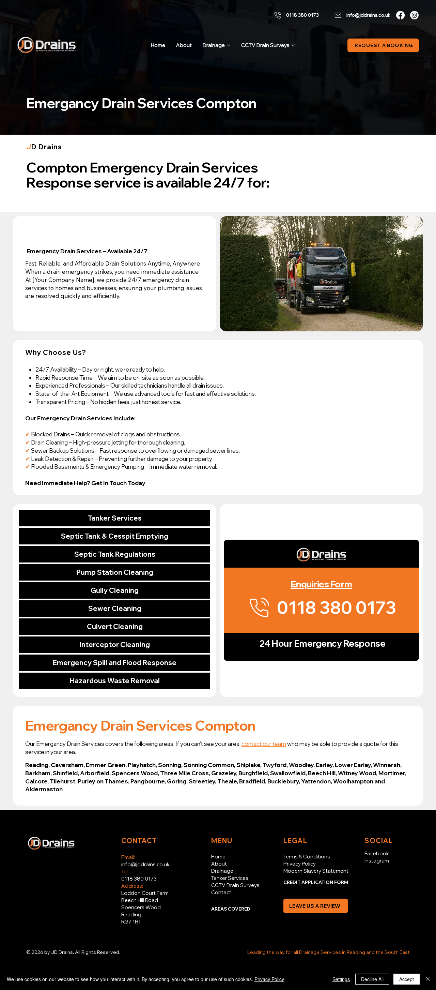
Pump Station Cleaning (114, 572)
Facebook (376, 853)
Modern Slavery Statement (315, 871)
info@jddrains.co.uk (145, 864)
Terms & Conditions (306, 856)
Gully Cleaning (115, 590)
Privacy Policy (299, 863)
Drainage (222, 871)
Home (218, 856)
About (219, 863)
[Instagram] (414, 15)
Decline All (372, 979)
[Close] (428, 979)
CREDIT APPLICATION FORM (315, 882)
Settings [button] (341, 979)
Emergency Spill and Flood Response (114, 662)
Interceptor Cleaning (115, 644)
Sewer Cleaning (114, 608)
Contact (221, 892)
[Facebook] (400, 15)
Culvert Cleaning (115, 626)
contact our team (264, 743)
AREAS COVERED (230, 909)
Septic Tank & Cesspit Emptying (114, 536)
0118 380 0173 (139, 878)
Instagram (376, 860)
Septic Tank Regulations (114, 554)
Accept (406, 979)
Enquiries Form (321, 584)
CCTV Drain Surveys (235, 885)
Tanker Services (115, 518)
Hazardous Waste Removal (115, 680)
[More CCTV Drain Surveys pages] (293, 45)
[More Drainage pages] (228, 45)
